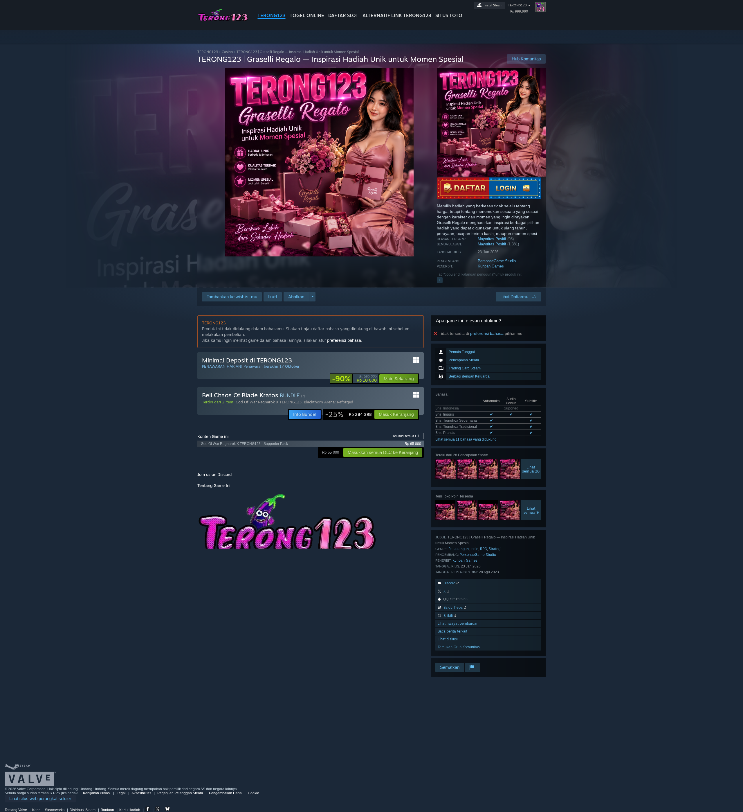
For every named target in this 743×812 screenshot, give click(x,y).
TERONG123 (271, 15)
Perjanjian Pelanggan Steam (180, 793)
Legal (121, 793)
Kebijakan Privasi (97, 793)
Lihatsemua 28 (531, 468)
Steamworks (54, 810)
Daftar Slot (343, 15)
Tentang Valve (16, 810)
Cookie (253, 793)
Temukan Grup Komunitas (459, 647)
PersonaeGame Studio (497, 261)
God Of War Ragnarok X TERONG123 (269, 402)
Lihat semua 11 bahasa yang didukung (466, 439)
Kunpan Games (491, 266)
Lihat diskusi (448, 639)
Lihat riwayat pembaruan (458, 623)
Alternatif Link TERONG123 (397, 15)
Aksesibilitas (141, 793)
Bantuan (107, 810)
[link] (354, 378)
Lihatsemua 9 (531, 510)
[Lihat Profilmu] (540, 7)
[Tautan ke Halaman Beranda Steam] (222, 19)
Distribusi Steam (82, 810)
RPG (483, 549)
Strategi (495, 549)
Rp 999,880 (519, 11)
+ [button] (440, 280)
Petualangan (458, 549)
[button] (273, 296)
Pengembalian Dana (225, 793)
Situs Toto (448, 15)
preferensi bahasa (487, 333)
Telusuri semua (405, 436)
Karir (36, 810)
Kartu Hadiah (129, 810)
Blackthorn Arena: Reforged (328, 402)
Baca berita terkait (452, 631)
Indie (474, 549)
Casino (227, 52)
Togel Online (307, 15)
